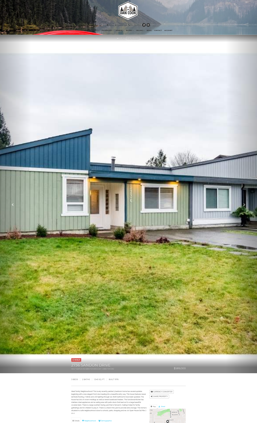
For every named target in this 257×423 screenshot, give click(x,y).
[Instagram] (148, 25)
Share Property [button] (160, 396)
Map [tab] (154, 406)
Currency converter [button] (162, 392)
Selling (139, 30)
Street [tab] (163, 406)
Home (87, 30)
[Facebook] (144, 25)
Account (168, 30)
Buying (129, 30)
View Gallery (133, 38)
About (95, 30)
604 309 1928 (121, 25)
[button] (15, 204)
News (149, 30)
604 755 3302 (135, 25)
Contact (158, 30)
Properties (107, 30)
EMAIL (111, 25)
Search (119, 30)
